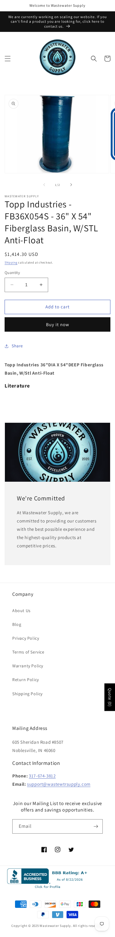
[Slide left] (44, 184)
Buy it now (57, 324)
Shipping (11, 262)
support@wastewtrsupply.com (58, 784)
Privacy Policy (25, 638)
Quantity (12, 272)
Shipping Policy (27, 693)
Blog (16, 624)
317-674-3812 (42, 776)
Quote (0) (110, 697)
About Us (21, 610)
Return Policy (25, 679)
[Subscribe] (95, 826)
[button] (7, 58)
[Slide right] (71, 184)
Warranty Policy (27, 666)
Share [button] (17, 346)
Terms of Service (28, 652)
